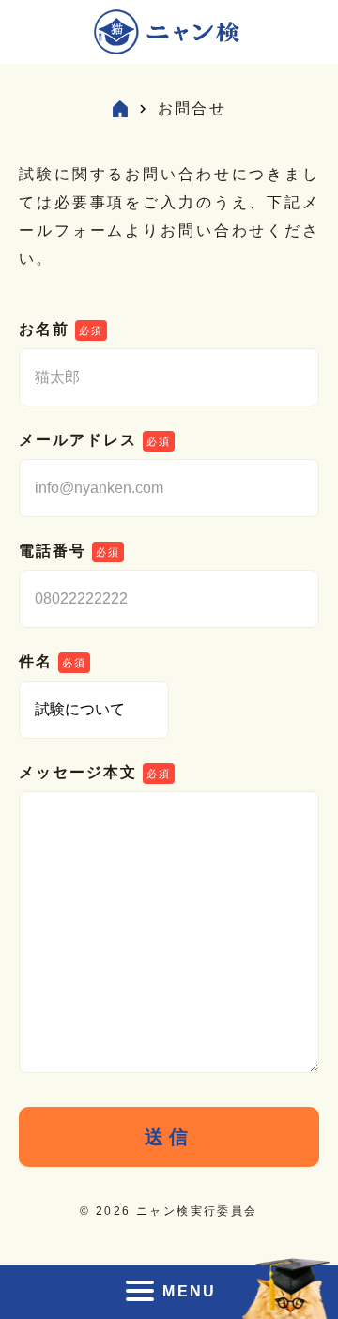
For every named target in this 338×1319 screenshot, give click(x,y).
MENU (189, 1291)
